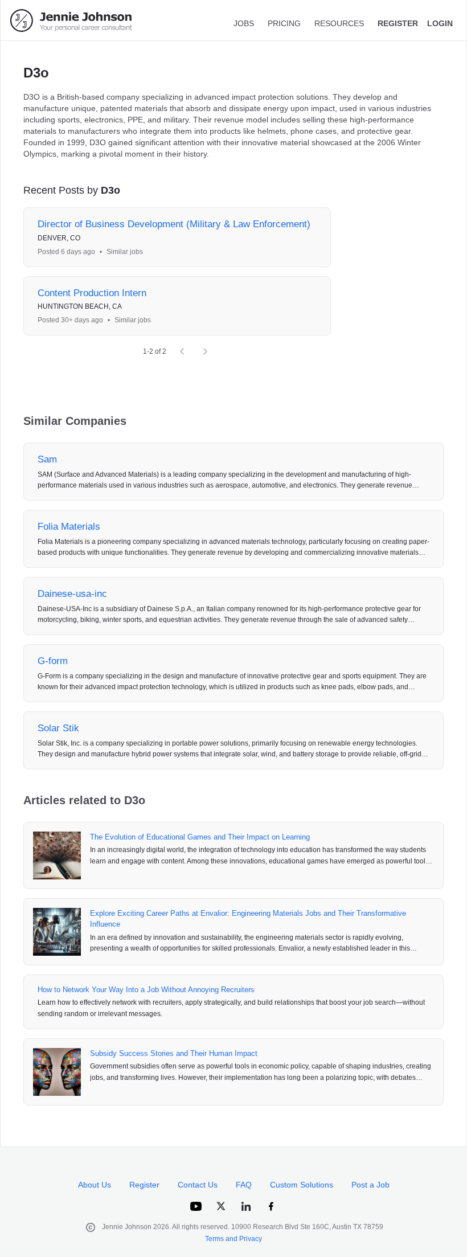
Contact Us (198, 1184)
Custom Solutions (301, 1184)
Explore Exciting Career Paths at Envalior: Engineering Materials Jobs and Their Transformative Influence (248, 919)
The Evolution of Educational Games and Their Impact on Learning (200, 837)
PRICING (284, 23)
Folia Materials (69, 526)
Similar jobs (124, 252)
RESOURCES (339, 23)
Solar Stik (58, 728)
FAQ (244, 1184)
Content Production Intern (92, 293)
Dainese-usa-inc (72, 593)
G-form (53, 661)
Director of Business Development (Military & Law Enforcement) (174, 224)
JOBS (243, 23)
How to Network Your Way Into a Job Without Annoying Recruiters (146, 989)
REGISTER (398, 23)
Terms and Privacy (233, 1239)
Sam (47, 459)
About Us (94, 1184)
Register (144, 1184)
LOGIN (440, 23)
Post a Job (370, 1184)
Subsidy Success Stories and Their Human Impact (173, 1053)
